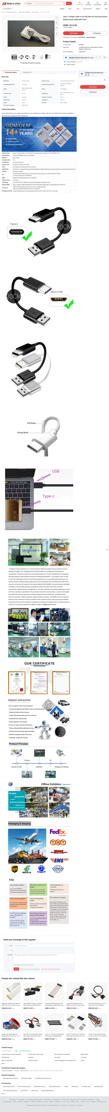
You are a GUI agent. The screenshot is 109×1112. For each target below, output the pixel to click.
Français (32, 1101)
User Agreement (64, 1105)
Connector (31, 1057)
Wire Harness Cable (44, 12)
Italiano (46, 1101)
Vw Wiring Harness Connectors (43, 1078)
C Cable (66, 1086)
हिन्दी (77, 1101)
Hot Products (13, 1099)
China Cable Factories (9, 1086)
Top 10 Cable (24, 1090)
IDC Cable (57, 1057)
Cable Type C (75, 1086)
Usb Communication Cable (10, 1090)
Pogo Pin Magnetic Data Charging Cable (65, 1060)
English (14, 1101)
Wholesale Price (57, 1099)
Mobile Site (91, 1099)
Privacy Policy (80, 1105)
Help (78, 9)
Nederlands (57, 1101)
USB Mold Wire (5, 1057)
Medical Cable (84, 1054)
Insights (97, 1099)
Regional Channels (74, 1099)
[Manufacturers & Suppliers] (11, 3)
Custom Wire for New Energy (35, 1054)
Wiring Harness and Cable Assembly (11, 1054)
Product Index (84, 1099)
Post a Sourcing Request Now (51, 969)
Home (3, 12)
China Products (21, 1099)
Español (20, 1101)
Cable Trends (34, 1090)
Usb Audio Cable (98, 1086)
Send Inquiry (74, 33)
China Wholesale (47, 1099)
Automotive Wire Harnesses (10, 1078)
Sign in (105, 4)
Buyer (69, 9)
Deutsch (51, 1101)
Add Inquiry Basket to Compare (31, 63)
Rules (106, 9)
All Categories (7, 9)
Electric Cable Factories (24, 1086)
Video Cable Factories (54, 1086)
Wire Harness (35, 12)
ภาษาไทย (82, 1101)
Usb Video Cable (86, 1086)
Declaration (72, 1105)
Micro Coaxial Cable (7, 1060)
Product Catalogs (25, 1051)
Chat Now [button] (98, 33)
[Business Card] (105, 80)
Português (26, 1101)
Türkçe (87, 1101)
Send (16, 969)
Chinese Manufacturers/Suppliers (34, 1099)
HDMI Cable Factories (39, 1086)
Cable (82, 1060)
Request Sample (90, 37)
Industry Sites (65, 1099)
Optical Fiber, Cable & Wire (24, 12)
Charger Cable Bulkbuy (47, 1090)
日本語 (73, 1101)
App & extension (87, 9)
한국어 (68, 1101)
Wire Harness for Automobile (62, 1054)
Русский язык (39, 1101)
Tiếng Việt (93, 1101)
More (3, 1093)
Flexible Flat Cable (33, 1060)
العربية (63, 1101)
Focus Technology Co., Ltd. (43, 1105)
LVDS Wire (83, 1057)
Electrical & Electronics (11, 12)
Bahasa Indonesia (102, 1101)
